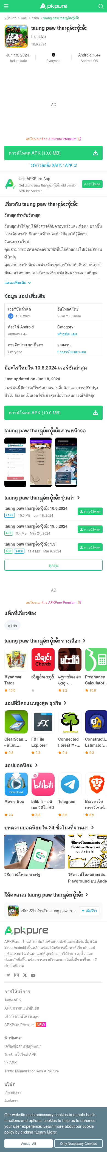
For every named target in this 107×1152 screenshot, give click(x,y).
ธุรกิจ (35, 17)
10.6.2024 (23, 316)
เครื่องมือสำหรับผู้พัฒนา (22, 1046)
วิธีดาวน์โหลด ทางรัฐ (22, 874)
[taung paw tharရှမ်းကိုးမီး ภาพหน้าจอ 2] (66, 462)
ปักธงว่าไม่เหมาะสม (71, 351)
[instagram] (16, 975)
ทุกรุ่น (53, 565)
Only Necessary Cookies (78, 1143)
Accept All (28, 1143)
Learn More (46, 1132)
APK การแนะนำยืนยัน (21, 1008)
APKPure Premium (19, 1024)
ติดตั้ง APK (12, 999)
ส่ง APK (10, 1062)
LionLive (38, 36)
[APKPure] (53, 6)
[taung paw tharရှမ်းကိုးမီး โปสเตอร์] (15, 462)
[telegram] (7, 975)
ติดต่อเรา (11, 1100)
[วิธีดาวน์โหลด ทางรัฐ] (34, 852)
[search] (101, 6)
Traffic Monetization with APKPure (31, 1070)
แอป (24, 17)
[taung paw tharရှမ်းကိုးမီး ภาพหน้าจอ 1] (41, 462)
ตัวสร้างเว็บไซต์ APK (20, 1054)
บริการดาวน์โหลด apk (21, 1016)
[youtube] (33, 975)
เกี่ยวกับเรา (12, 1092)
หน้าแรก (10, 17)
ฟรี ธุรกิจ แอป (67, 333)
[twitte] (24, 975)
